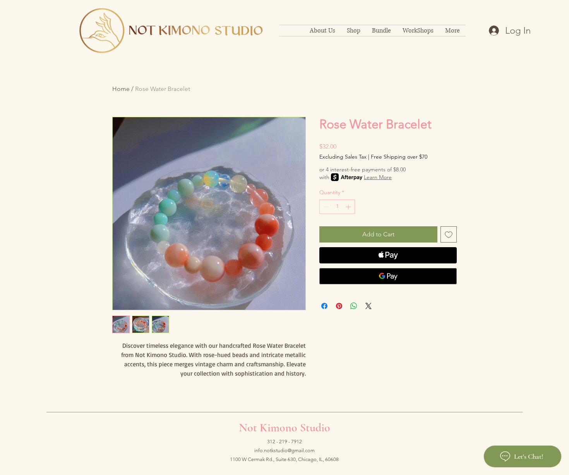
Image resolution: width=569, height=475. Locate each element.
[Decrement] (325, 207)
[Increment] (349, 207)
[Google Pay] (388, 276)
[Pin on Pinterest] (339, 306)
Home (121, 88)
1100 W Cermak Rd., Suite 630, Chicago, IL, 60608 (284, 459)
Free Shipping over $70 (399, 156)
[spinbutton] (337, 207)
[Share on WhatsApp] (353, 306)
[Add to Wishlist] (448, 234)
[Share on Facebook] (324, 306)
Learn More (378, 177)
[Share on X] (368, 306)
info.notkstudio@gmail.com (284, 450)
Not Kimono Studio (284, 427)
